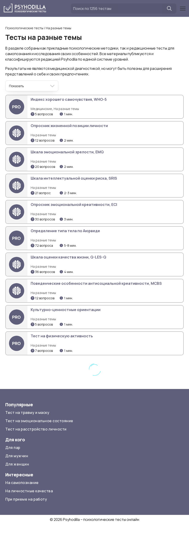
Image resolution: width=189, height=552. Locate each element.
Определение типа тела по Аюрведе (65, 231)
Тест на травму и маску (27, 412)
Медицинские (41, 109)
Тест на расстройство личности (36, 429)
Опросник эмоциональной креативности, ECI (74, 204)
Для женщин (17, 464)
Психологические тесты (24, 28)
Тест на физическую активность (62, 336)
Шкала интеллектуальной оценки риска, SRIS (74, 178)
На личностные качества (29, 490)
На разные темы (66, 109)
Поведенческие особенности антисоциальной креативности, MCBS (96, 283)
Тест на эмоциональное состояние (39, 420)
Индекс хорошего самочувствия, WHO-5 (69, 99)
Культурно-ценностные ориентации (65, 309)
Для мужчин (16, 455)
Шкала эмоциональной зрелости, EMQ (67, 152)
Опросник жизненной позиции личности (69, 125)
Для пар (12, 447)
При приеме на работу (26, 499)
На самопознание (22, 482)
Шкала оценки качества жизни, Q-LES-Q (68, 257)
